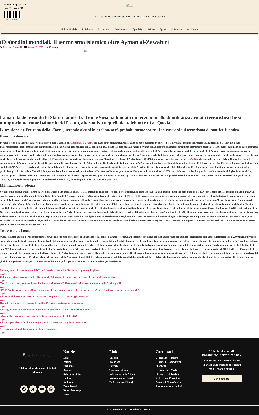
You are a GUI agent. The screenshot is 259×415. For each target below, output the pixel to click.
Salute (151, 29)
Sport (163, 29)
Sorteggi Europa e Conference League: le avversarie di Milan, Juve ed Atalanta (44, 309)
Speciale (137, 29)
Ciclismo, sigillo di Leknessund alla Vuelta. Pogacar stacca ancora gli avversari (44, 296)
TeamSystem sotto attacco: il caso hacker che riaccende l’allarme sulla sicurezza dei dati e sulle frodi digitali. (61, 283)
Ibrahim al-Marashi (142, 151)
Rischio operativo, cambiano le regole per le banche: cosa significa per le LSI (43, 322)
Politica (86, 29)
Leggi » (3, 274)
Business (120, 29)
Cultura (175, 29)
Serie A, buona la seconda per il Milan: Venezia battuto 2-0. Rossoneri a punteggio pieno (49, 270)
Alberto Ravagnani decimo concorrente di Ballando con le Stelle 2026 (39, 315)
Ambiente (192, 29)
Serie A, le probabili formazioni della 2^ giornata (27, 328)
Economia (103, 29)
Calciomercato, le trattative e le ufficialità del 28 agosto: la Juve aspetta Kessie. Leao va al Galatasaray (57, 276)
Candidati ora (221, 378)
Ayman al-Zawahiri (82, 142)
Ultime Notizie (69, 29)
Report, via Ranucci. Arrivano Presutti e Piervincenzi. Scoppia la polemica (42, 302)
